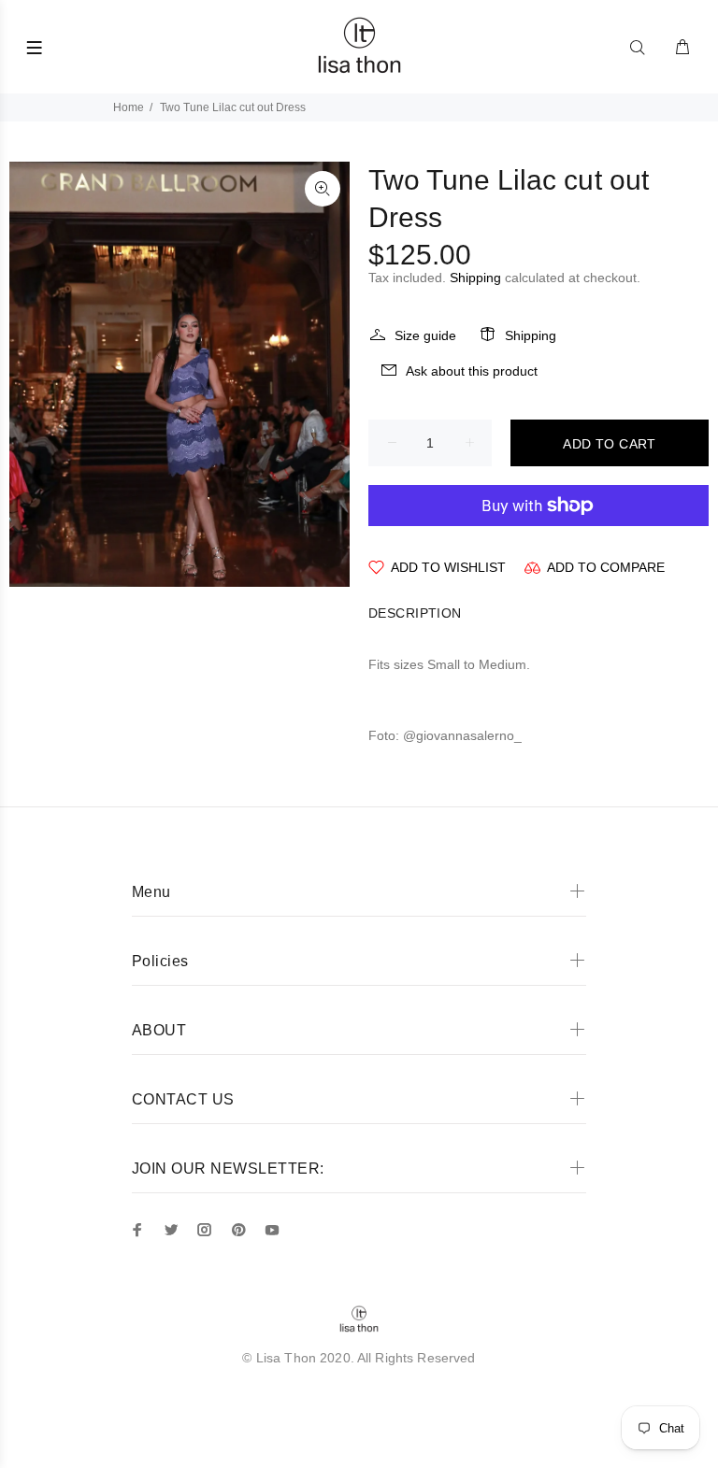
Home (128, 107)
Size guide (425, 335)
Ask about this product (472, 370)
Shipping (475, 277)
